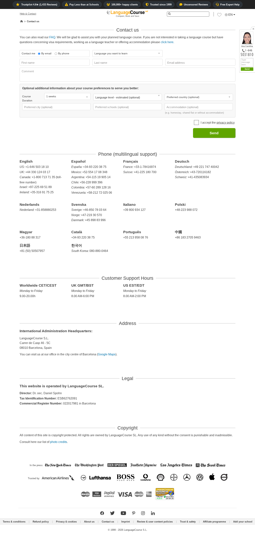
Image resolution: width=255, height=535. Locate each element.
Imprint (125, 521)
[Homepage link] (21, 21)
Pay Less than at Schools (84, 4)
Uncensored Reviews (196, 4)
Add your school (242, 521)
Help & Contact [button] (28, 13)
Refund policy (41, 521)
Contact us (108, 521)
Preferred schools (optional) (112, 107)
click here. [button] (167, 42)
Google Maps (107, 354)
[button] (219, 15)
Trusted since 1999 (161, 4)
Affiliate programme (214, 521)
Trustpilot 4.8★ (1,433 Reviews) (39, 4)
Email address (176, 62)
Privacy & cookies (66, 521)
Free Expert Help (230, 4)
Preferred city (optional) (38, 107)
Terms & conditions (14, 521)
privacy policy (226, 122)
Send (214, 133)
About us (89, 521)
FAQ (52, 37)
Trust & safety (188, 521)
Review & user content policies (155, 521)
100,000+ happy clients (124, 4)
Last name (101, 62)
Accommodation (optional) (183, 107)
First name (28, 62)
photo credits (58, 441)
